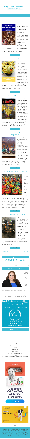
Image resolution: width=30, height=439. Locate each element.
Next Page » (26, 251)
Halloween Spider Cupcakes (15, 215)
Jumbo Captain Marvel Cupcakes (15, 96)
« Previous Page (5, 251)
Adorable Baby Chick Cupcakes (15, 59)
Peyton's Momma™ (15, 7)
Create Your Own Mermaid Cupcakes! (15, 134)
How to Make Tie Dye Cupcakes (15, 172)
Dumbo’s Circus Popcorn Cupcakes (15, 22)
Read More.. (15, 55)
